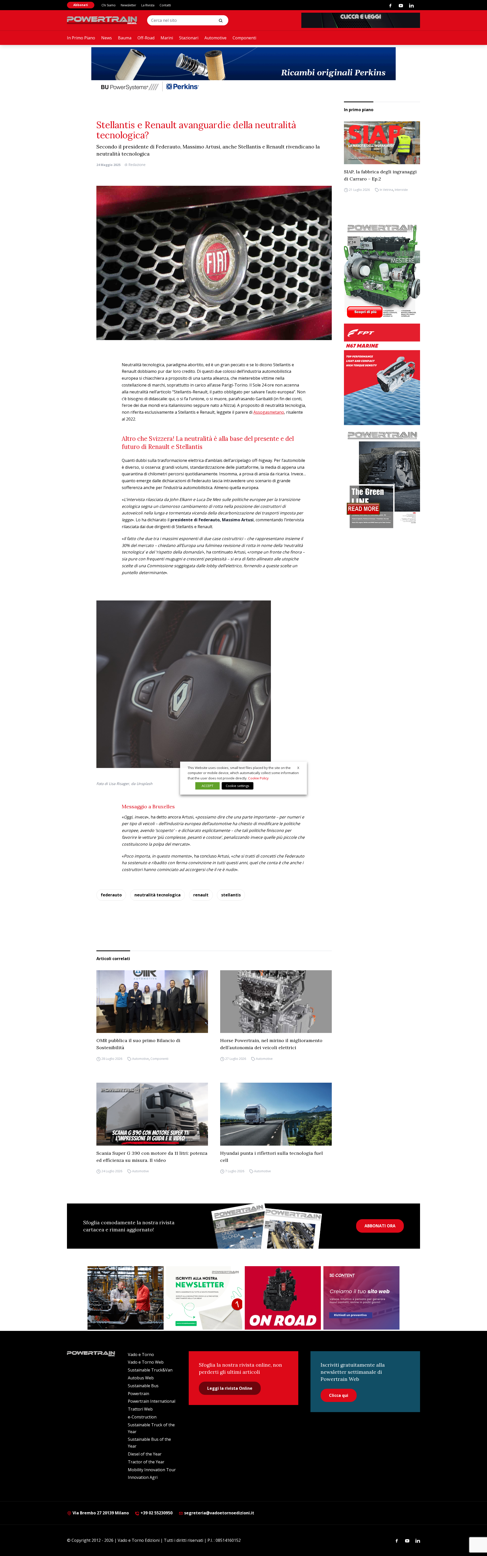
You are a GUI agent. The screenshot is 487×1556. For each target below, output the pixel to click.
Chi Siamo (108, 5)
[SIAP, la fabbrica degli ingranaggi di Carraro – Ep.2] (382, 142)
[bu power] (243, 70)
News (106, 38)
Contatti (165, 5)
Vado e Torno (141, 1354)
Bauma (124, 38)
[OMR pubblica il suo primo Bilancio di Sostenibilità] (152, 1001)
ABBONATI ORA (379, 1226)
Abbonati (80, 5)
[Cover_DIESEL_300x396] (382, 271)
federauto (111, 895)
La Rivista (147, 5)
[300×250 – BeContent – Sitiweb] (361, 1298)
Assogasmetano (268, 412)
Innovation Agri (143, 1477)
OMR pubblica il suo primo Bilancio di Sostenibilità (138, 1044)
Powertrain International (151, 1401)
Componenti (244, 38)
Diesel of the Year (145, 1454)
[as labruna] (283, 1298)
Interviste (401, 190)
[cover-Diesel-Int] (382, 478)
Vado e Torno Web (146, 1362)
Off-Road (145, 38)
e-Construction (142, 1417)
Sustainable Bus (143, 1385)
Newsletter (128, 5)
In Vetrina (386, 190)
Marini (167, 38)
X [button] (298, 767)
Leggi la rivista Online (229, 1388)
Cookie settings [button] (237, 785)
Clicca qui (338, 1395)
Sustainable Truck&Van (150, 1370)
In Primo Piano (81, 38)
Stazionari (188, 38)
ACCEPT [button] (207, 785)
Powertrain (138, 1393)
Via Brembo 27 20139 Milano (100, 1513)
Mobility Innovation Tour (152, 1470)
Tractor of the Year (146, 1462)
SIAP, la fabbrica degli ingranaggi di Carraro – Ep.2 (380, 175)
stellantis (231, 895)
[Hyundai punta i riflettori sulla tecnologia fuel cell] (276, 1114)
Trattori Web (140, 1409)
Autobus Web (141, 1378)
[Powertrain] (102, 20)
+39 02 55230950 (156, 1513)
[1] (204, 1298)
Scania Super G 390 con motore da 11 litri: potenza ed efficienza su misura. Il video (151, 1156)
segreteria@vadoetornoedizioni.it (218, 1513)
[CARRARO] (126, 1298)
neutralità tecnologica (157, 895)
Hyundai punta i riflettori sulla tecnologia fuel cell (271, 1156)
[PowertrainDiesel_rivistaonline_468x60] (360, 20)
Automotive (215, 38)
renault (200, 895)
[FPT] (382, 374)
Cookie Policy (258, 778)
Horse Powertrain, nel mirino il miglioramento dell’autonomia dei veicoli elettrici (271, 1044)
